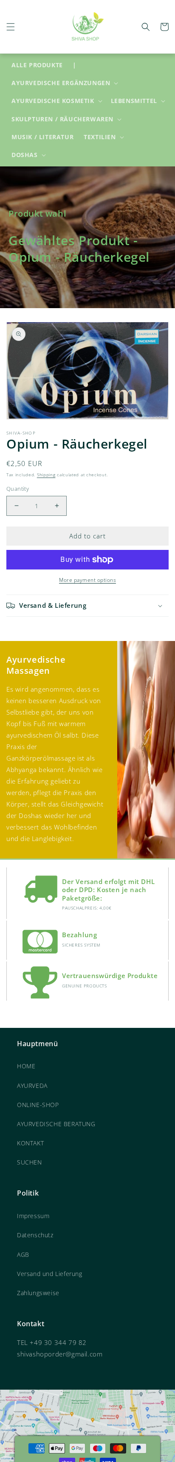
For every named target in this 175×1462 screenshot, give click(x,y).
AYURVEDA (32, 1085)
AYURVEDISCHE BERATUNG (56, 1124)
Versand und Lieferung (49, 1274)
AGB (23, 1254)
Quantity (17, 488)
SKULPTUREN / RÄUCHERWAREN (62, 119)
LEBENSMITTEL (134, 101)
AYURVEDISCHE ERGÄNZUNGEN (60, 83)
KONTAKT (30, 1143)
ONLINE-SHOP (38, 1105)
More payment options (87, 580)
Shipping (46, 475)
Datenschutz (35, 1235)
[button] (10, 26)
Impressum (33, 1216)
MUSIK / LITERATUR (42, 137)
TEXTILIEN (100, 137)
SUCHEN (29, 1162)
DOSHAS (24, 155)
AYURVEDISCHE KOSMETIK (52, 101)
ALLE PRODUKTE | (43, 65)
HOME (26, 1066)
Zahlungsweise (38, 1293)
